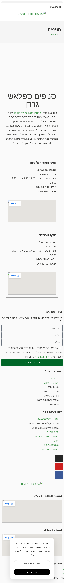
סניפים (53, 34)
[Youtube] (59, 466)
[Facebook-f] (59, 475)
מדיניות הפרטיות (43, 356)
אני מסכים (32, 572)
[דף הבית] (60, 34)
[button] (32, 2)
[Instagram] (59, 458)
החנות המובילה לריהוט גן (27, 113)
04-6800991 (56, 7)
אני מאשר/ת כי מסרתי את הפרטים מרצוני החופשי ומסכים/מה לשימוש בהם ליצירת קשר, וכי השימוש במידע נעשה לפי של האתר (34, 352)
